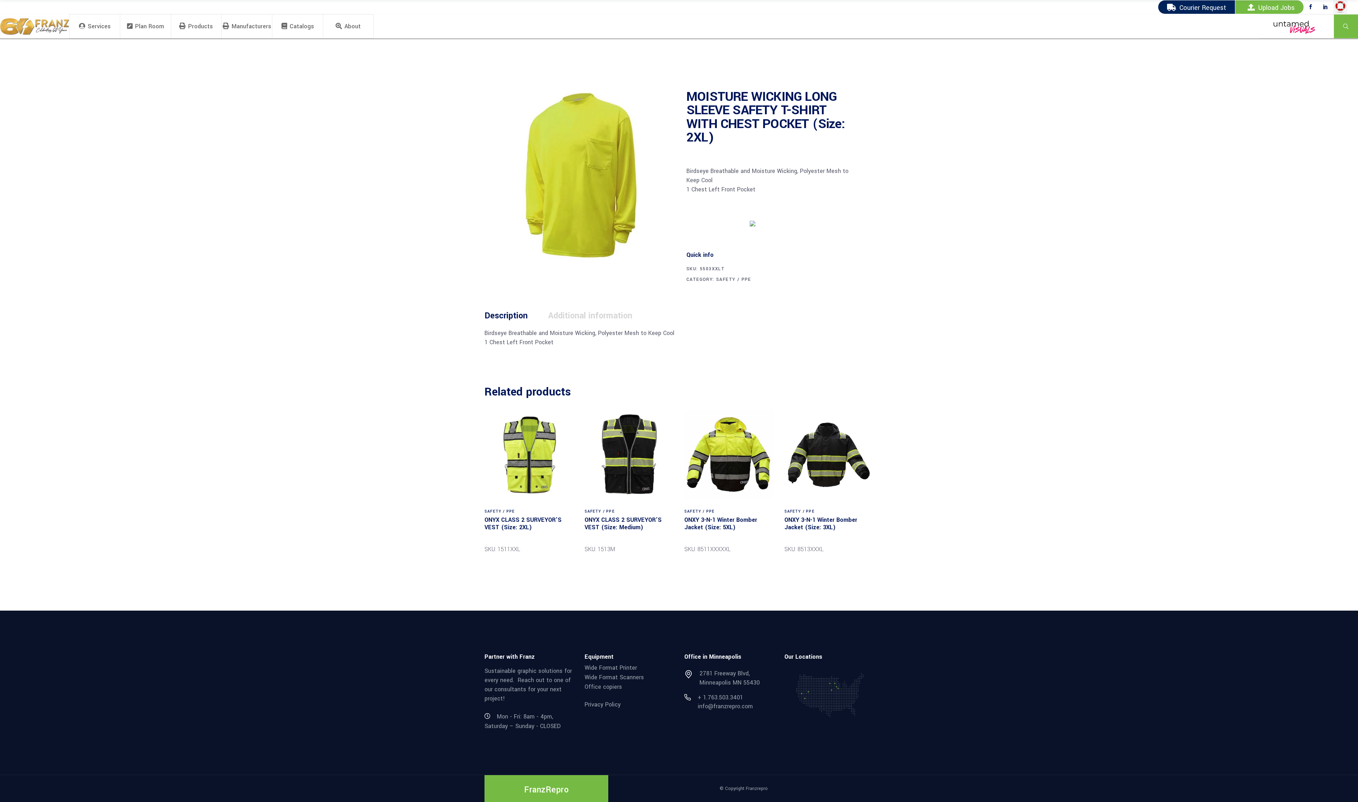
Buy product (712, 222)
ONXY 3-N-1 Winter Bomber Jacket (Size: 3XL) (820, 523)
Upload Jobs (1276, 7)
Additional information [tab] (590, 316)
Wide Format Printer (611, 668)
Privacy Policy (603, 704)
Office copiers (603, 686)
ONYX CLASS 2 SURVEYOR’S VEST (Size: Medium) (623, 523)
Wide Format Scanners (614, 677)
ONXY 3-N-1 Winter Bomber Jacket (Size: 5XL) (720, 523)
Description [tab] (506, 316)
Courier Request (1202, 7)
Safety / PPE (733, 279)
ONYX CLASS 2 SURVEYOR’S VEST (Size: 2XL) (523, 523)
